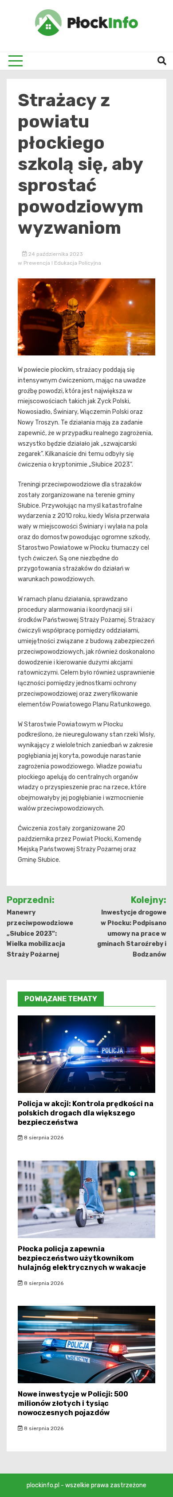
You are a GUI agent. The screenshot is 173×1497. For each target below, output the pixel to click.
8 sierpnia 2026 (43, 1137)
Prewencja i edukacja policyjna (62, 263)
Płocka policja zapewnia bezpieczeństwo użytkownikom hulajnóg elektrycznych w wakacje (82, 1258)
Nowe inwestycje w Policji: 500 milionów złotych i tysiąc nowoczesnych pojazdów (73, 1403)
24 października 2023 (55, 254)
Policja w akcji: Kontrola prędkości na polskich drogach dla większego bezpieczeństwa (85, 1113)
